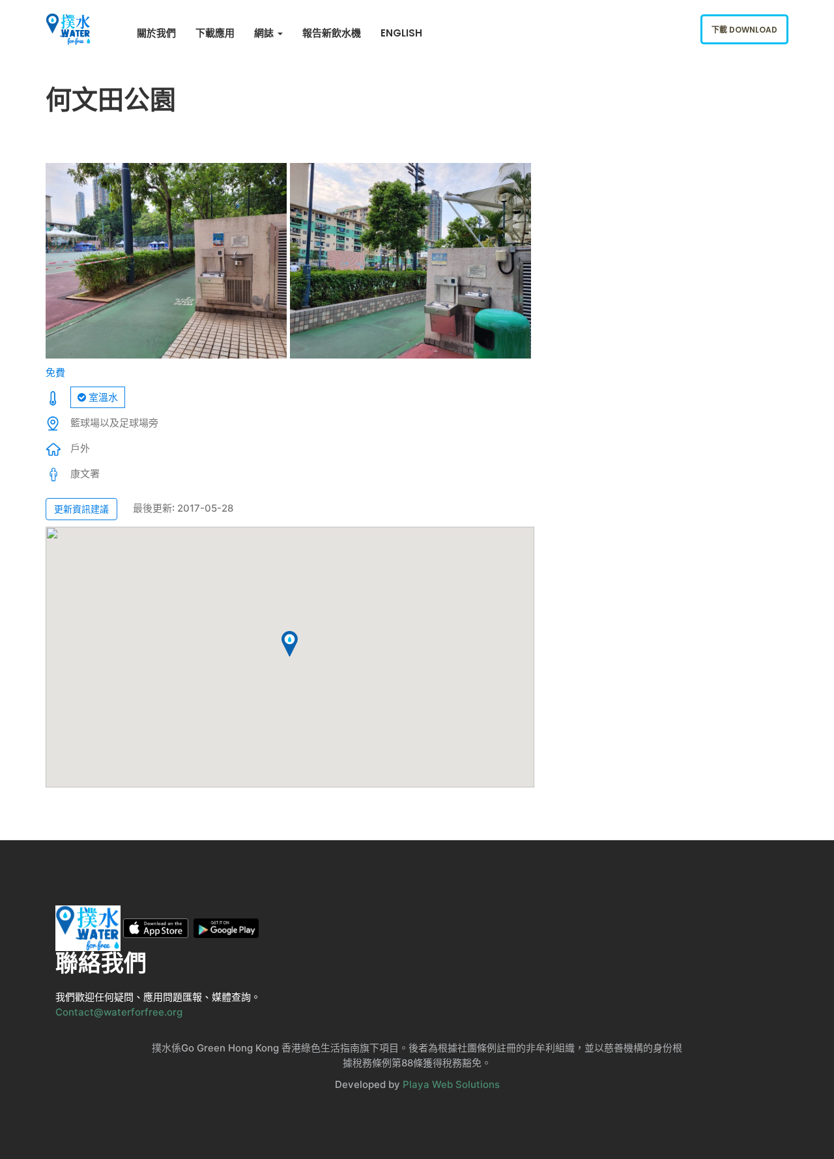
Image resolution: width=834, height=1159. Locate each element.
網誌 (265, 33)
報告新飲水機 (331, 33)
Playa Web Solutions (451, 1084)
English (401, 33)
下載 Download (744, 29)
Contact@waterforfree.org (118, 1012)
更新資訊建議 (81, 508)
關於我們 (156, 33)
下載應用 (215, 33)
